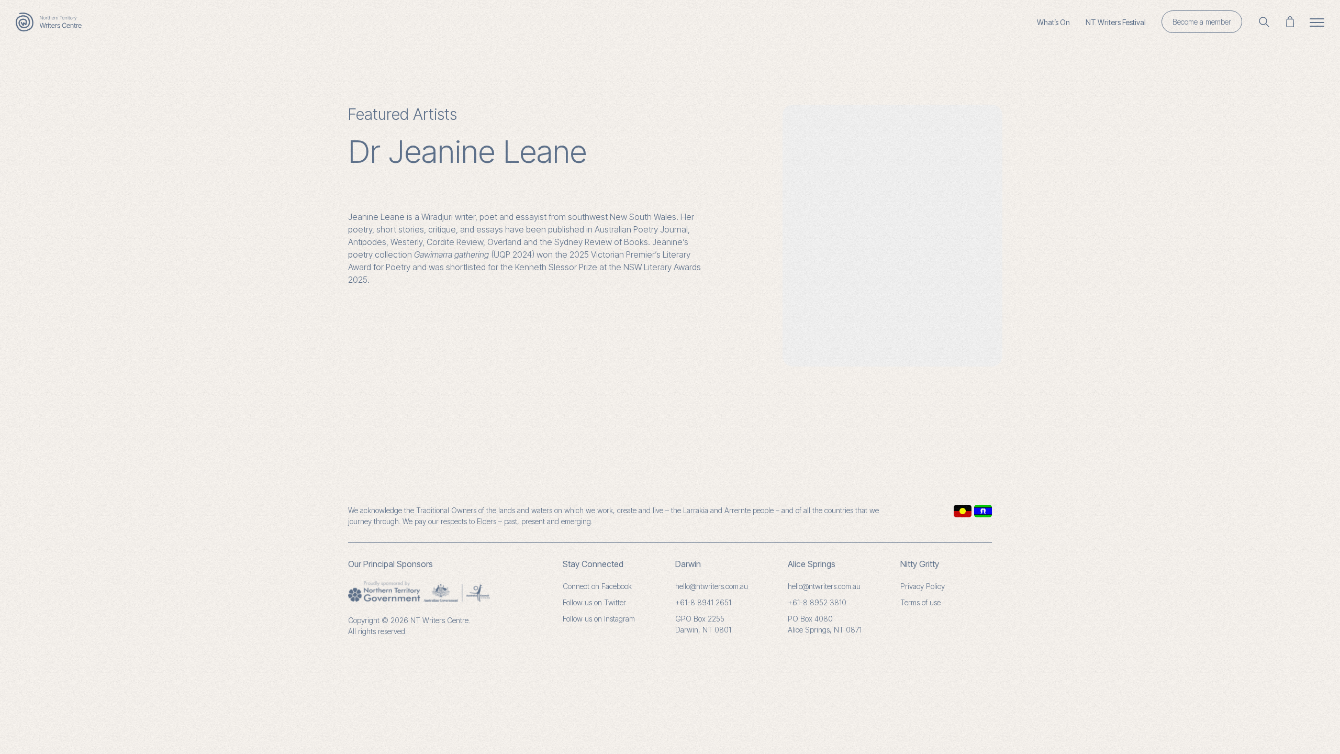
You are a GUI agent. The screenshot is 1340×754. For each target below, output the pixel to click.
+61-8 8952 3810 (817, 602)
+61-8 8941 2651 (703, 602)
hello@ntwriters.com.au (711, 586)
